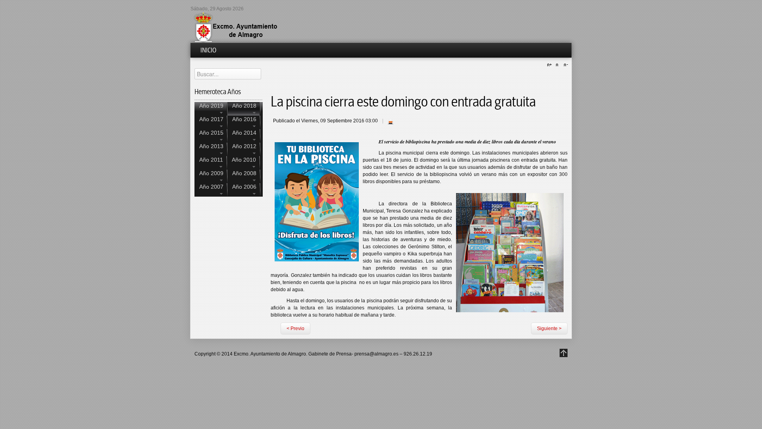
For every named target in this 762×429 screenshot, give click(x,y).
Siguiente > (549, 328)
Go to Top (564, 353)
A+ (550, 65)
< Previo (295, 328)
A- (564, 65)
